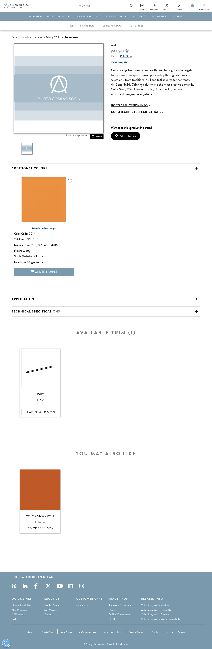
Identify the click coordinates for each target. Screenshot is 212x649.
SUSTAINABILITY (159, 16)
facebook (37, 586)
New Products (19, 610)
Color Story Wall (48, 36)
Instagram (82, 586)
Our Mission (50, 610)
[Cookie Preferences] (6, 643)
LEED (112, 619)
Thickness (20, 239)
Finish (17, 251)
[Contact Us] (142, 6)
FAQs (15, 619)
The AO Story (51, 605)
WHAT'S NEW (35, 16)
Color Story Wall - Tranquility (156, 610)
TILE (71, 25)
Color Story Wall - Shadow (155, 605)
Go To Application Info (130, 105)
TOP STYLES (136, 25)
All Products (18, 614)
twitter (49, 586)
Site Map (30, 631)
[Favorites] (178, 6)
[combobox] (101, 6)
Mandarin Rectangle (44, 228)
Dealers (112, 610)
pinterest (15, 586)
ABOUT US (178, 16)
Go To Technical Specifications (137, 112)
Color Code (20, 234)
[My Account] (166, 6)
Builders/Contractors (119, 614)
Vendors (155, 631)
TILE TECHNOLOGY (111, 25)
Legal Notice (66, 631)
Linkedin (71, 586)
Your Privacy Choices (176, 631)
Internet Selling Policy (113, 631)
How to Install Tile (21, 605)
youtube (60, 586)
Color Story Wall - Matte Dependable (160, 619)
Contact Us (82, 605)
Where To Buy (127, 136)
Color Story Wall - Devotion (155, 614)
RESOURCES (139, 16)
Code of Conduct (137, 631)
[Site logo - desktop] (17, 5)
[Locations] (154, 6)
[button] (131, 6)
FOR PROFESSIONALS (117, 16)
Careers (48, 614)
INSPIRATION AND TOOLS (59, 16)
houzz (26, 586)
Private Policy (47, 631)
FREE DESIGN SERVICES (89, 16)
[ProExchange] (204, 6)
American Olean (22, 36)
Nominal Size (22, 245)
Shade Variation (23, 256)
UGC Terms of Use (87, 631)
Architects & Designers (120, 605)
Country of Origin (24, 262)
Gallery (98, 136)
